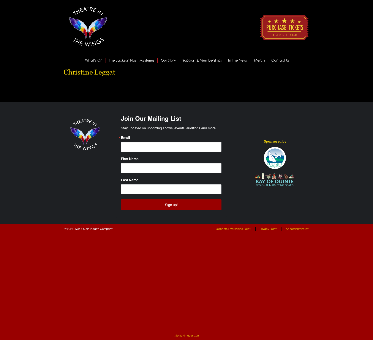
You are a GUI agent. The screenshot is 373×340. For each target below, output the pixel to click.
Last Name (129, 180)
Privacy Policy (268, 228)
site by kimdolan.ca (186, 335)
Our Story (168, 60)
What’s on (94, 60)
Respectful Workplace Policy (233, 228)
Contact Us (280, 60)
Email (125, 137)
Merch (259, 60)
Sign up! (171, 204)
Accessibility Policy (297, 228)
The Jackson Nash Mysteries (131, 60)
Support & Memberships (202, 60)
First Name (130, 158)
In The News (238, 60)
